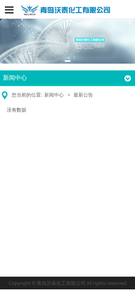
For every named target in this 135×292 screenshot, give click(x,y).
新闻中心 (54, 95)
